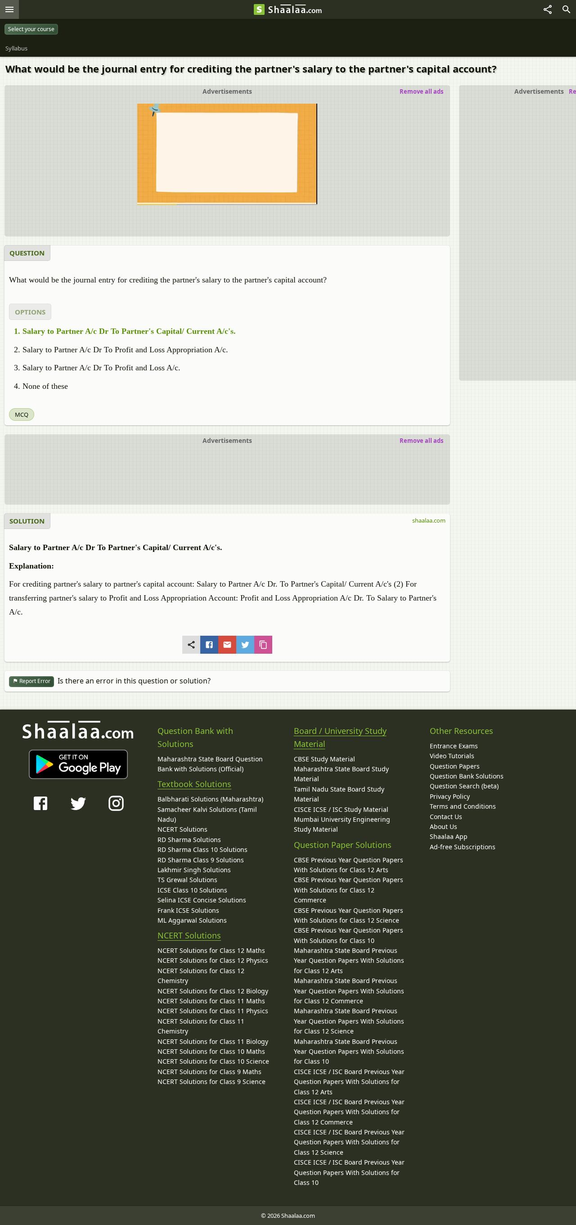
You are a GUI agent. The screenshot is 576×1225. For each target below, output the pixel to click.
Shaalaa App (449, 836)
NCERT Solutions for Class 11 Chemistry (201, 1026)
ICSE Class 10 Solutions (192, 890)
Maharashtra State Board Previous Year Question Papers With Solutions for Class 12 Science (349, 1020)
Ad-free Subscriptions (462, 846)
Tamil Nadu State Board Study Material (339, 794)
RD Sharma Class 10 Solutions (203, 849)
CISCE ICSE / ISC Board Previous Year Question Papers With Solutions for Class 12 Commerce (349, 1111)
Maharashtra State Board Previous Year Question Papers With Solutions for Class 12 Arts (349, 960)
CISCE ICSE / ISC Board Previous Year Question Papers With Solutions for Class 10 (349, 1172)
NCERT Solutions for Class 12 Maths (211, 950)
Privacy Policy (450, 796)
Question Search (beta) (464, 786)
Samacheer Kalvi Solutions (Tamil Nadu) (207, 814)
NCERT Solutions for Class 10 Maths (211, 1051)
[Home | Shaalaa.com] (259, 9)
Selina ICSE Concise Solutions (202, 900)
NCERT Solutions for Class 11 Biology (213, 1041)
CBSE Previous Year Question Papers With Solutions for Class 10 (348, 935)
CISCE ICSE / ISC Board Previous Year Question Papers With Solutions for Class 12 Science (349, 1142)
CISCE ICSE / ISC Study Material (341, 809)
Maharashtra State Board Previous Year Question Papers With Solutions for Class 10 (349, 1051)
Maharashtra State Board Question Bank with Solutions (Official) (210, 764)
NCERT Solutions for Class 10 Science (213, 1061)
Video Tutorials (452, 755)
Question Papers (455, 766)
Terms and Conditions (463, 806)
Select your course (31, 29)
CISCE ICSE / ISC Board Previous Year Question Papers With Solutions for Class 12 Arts (349, 1081)
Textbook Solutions (194, 784)
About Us (443, 826)
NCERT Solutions (182, 829)
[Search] (566, 9)
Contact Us (446, 816)
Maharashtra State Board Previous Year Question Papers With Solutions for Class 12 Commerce (349, 990)
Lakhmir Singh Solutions (194, 869)
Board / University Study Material (340, 737)
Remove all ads (421, 91)
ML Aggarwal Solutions (192, 920)
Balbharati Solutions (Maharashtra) (210, 799)
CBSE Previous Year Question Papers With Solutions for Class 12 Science (348, 915)
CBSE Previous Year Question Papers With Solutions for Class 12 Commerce (348, 889)
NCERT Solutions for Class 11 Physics (213, 1010)
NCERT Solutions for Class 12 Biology (213, 991)
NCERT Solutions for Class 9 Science (212, 1081)
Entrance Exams (454, 746)
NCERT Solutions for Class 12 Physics (213, 960)
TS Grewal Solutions (187, 879)
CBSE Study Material (324, 759)
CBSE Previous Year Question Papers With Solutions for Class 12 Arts (348, 865)
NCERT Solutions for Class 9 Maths (209, 1071)
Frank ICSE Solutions (188, 910)
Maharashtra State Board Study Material (341, 774)
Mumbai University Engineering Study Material (342, 824)
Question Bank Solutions (467, 776)
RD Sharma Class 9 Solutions (201, 860)
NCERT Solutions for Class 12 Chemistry (201, 975)
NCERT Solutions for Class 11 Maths (211, 1001)
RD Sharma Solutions (189, 839)
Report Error (34, 681)
